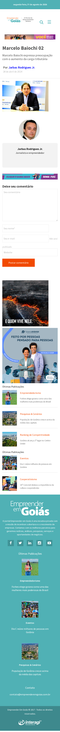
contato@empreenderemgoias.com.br (30, 694)
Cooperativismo (28, 479)
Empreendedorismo (30, 392)
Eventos (24, 458)
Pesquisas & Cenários (31, 413)
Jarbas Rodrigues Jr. (21, 67)
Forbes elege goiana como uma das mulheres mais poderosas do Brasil (30, 588)
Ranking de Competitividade (35, 434)
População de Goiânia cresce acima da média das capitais (30, 672)
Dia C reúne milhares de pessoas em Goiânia (30, 630)
